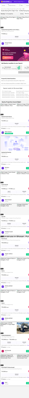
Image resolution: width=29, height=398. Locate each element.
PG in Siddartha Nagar (6, 91)
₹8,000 (4, 156)
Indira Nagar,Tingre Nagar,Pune (7, 336)
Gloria (2, 271)
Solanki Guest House (6, 116)
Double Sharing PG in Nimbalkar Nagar (8, 92)
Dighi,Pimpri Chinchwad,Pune (7, 31)
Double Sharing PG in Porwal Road (8, 94)
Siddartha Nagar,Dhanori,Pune (7, 118)
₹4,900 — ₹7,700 (8, 188)
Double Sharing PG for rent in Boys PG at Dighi (10, 29)
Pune (5, 9)
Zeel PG (3, 216)
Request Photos (17, 148)
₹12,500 (5, 275)
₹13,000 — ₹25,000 (9, 339)
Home (2, 9)
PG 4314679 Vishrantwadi (7, 367)
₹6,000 (4, 120)
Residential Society (6, 152)
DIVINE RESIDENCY (6, 335)
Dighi (9, 9)
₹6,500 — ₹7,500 (8, 220)
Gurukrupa (4, 238)
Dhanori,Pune (4, 153)
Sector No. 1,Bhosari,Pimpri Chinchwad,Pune (10, 240)
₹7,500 (4, 33)
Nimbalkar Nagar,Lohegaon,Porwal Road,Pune (11, 218)
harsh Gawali (4, 184)
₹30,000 (4, 242)
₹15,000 (5, 307)
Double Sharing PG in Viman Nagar (8, 97)
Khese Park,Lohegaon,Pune (7, 272)
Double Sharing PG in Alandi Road (8, 95)
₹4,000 (4, 371)
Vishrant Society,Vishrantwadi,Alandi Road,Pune (11, 368)
